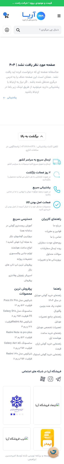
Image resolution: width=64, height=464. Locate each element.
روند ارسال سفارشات (50, 248)
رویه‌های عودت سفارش (49, 242)
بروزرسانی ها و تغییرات (49, 260)
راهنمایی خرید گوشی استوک (47, 354)
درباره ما (57, 225)
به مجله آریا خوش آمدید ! (19, 242)
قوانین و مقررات (53, 231)
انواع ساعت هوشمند (21, 247)
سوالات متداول (53, 254)
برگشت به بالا (29, 136)
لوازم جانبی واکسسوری (20, 253)
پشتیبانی (12, 97)
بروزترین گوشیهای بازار (20, 236)
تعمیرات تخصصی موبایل (49, 327)
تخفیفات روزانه (24, 259)
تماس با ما (55, 237)
